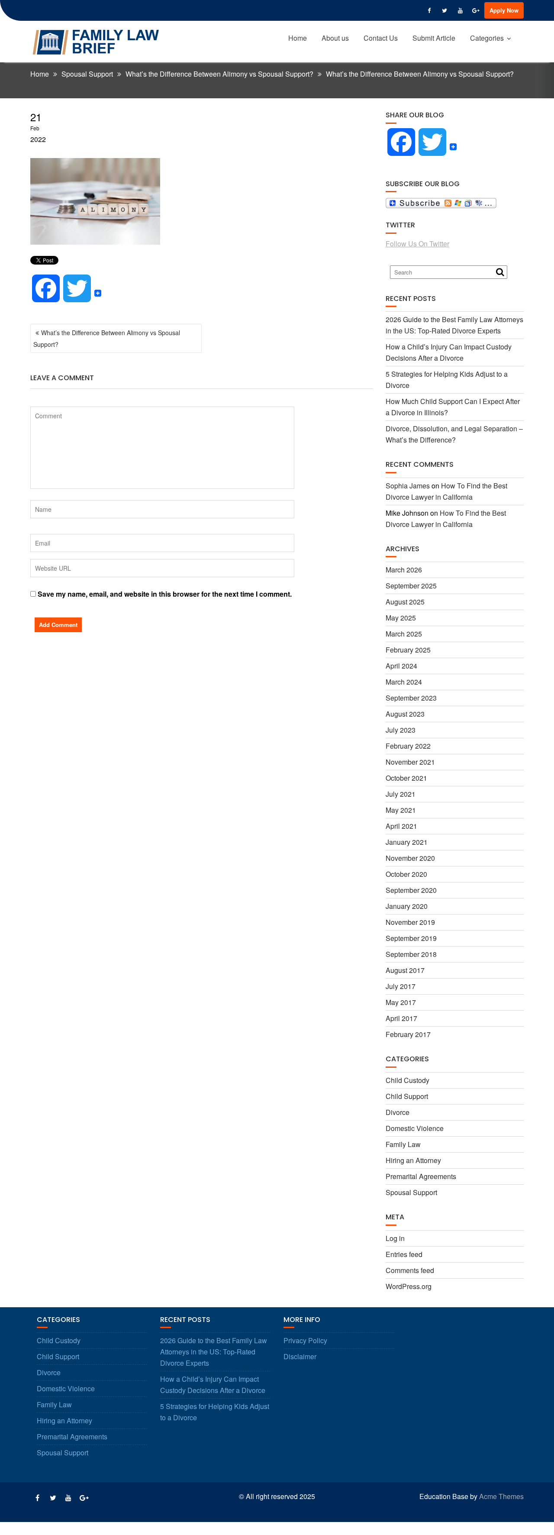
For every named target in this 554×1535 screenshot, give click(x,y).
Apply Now (504, 10)
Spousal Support (411, 1192)
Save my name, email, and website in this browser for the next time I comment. (165, 594)
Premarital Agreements (421, 1176)
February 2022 (408, 746)
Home (297, 38)
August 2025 (405, 602)
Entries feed (404, 1254)
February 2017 (408, 1034)
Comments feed (410, 1270)
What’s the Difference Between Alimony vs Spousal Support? (106, 338)
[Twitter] (444, 10)
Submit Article (433, 38)
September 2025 (411, 586)
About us (335, 38)
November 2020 (410, 858)
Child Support (407, 1096)
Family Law (403, 1144)
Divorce (397, 1112)
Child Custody (407, 1080)
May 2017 (401, 1002)
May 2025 (401, 618)
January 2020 (407, 906)
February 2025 (408, 650)
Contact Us (381, 38)
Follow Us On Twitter (417, 244)
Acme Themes (501, 1496)
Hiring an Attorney (413, 1160)
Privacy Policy (305, 1340)
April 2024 (401, 666)
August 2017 (405, 970)
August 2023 (405, 714)
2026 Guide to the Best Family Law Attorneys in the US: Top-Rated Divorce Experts (213, 1351)
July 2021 (401, 794)
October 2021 (406, 778)
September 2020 (411, 890)
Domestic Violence (415, 1128)
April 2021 (401, 826)
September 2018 (411, 954)
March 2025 (404, 634)
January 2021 (407, 842)
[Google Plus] (476, 10)
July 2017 (401, 986)
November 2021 (410, 762)
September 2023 (411, 698)
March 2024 (404, 682)
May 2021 (401, 810)
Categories (487, 38)
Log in (395, 1238)
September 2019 (411, 938)
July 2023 (401, 730)
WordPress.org (409, 1286)
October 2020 (406, 874)
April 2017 (401, 1018)
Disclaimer (299, 1356)
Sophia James (408, 486)
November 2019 (410, 922)
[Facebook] (429, 10)
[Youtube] (460, 10)
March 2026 (404, 570)
